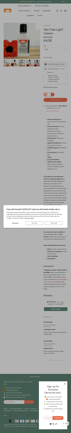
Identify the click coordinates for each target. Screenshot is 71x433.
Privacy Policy (29, 218)
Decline (54, 223)
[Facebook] (50, 424)
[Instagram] (53, 424)
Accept (34, 223)
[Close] (65, 384)
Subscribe (58, 418)
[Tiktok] (56, 424)
